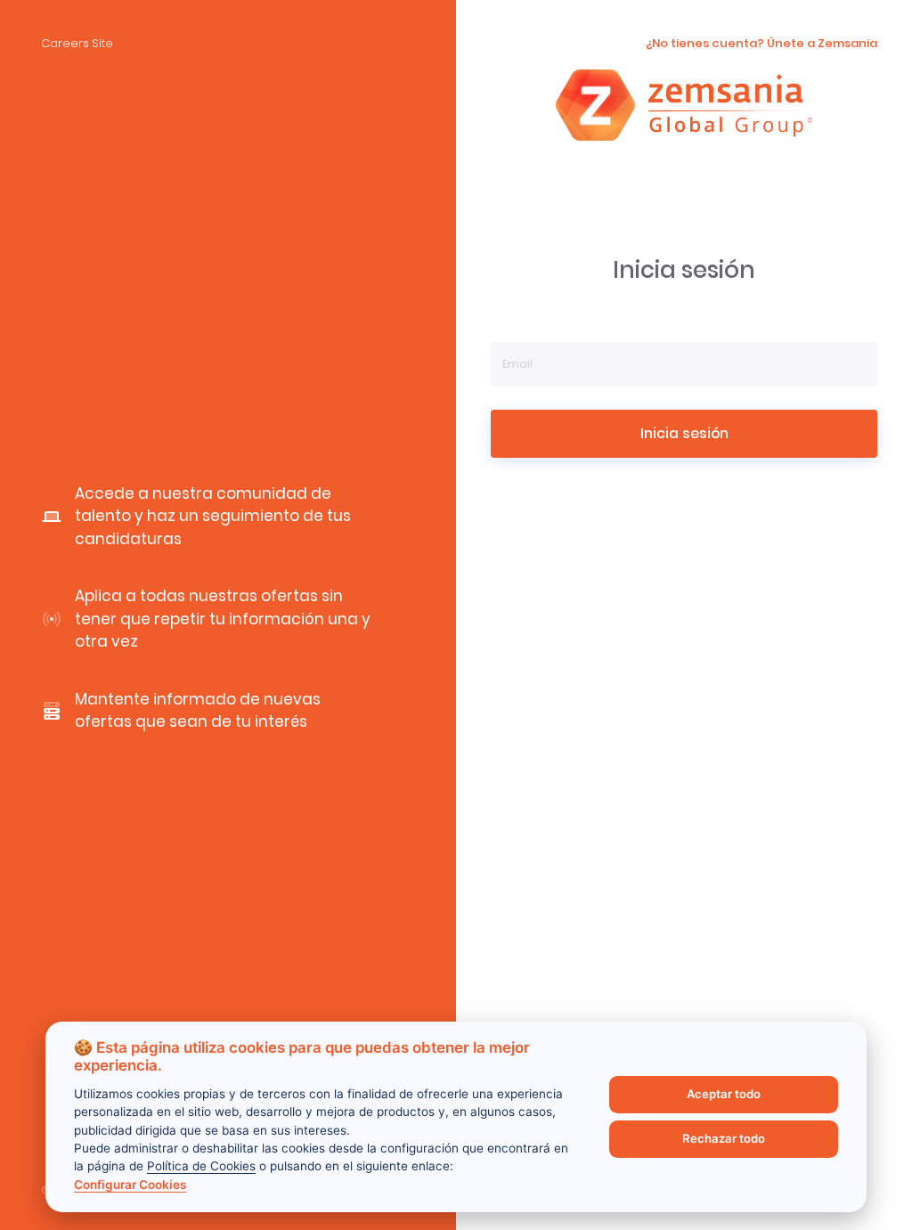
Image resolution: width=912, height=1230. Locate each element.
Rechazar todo (723, 1138)
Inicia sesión (684, 433)
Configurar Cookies (130, 1184)
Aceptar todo (724, 1094)
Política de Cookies (201, 1166)
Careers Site (77, 43)
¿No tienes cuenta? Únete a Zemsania (761, 43)
